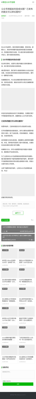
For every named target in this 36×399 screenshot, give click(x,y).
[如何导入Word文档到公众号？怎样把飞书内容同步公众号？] (9, 253)
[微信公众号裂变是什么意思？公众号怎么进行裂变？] (26, 253)
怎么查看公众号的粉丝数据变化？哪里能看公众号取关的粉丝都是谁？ (9, 300)
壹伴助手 (3, 16)
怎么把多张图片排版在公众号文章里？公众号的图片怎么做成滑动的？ (9, 281)
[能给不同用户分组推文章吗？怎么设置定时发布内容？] (26, 311)
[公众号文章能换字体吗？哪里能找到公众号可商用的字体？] (26, 273)
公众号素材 (5, 250)
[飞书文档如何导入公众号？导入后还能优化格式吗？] (26, 331)
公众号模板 (5, 269)
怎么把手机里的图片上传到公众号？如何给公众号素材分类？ (26, 300)
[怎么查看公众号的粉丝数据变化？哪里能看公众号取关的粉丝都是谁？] (9, 292)
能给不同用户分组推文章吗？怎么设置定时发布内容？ (26, 319)
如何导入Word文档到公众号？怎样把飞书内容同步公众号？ (9, 262)
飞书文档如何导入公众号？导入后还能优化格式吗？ (26, 339)
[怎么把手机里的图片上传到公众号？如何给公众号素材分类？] (26, 292)
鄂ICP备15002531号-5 (20, 395)
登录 (4, 381)
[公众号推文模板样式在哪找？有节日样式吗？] (9, 350)
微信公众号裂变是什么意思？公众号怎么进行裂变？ (26, 262)
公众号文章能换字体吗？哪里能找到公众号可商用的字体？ (26, 281)
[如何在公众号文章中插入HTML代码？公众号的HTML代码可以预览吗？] (9, 311)
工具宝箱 (5, 327)
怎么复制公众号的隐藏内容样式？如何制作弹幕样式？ (26, 358)
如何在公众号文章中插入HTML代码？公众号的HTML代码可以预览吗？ (9, 319)
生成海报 (6, 220)
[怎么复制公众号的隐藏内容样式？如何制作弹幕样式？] (26, 350)
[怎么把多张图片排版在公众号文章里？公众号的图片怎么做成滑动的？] (9, 273)
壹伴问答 (27, 16)
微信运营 (22, 250)
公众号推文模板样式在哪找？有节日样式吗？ (9, 358)
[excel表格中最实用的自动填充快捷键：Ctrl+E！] (9, 331)
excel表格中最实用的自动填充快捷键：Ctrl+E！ (8, 339)
